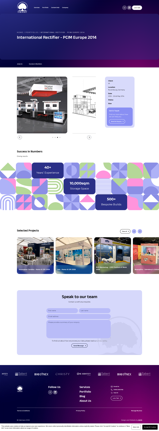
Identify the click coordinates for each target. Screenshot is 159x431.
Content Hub (55, 8)
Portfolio (45, 8)
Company (65, 8)
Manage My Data (136, 411)
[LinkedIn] (129, 8)
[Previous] (20, 137)
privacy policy (102, 341)
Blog (82, 396)
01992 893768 (118, 390)
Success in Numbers (35, 64)
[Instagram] (124, 8)
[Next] (89, 137)
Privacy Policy (80, 411)
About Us (85, 401)
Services (37, 8)
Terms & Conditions (23, 411)
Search (116, 393)
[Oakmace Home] (21, 389)
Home (20, 32)
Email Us (116, 387)
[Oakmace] (22, 12)
